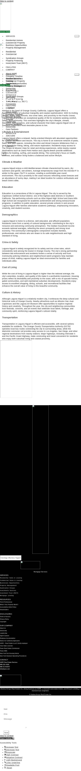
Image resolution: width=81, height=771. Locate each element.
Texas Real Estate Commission (10, 648)
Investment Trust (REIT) (16, 63)
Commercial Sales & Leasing (11, 580)
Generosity (3, 630)
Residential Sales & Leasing (11, 578)
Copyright (3, 621)
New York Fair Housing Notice (9, 653)
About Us (3, 628)
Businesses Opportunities (10, 583)
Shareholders (4, 609)
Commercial (11, 54)
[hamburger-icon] (76, 36)
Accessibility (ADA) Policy (8, 607)
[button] (7, 738)
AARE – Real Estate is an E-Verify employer (14, 643)
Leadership (3, 633)
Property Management (8, 585)
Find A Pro (11, 106)
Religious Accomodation (7, 638)
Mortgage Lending (7, 595)
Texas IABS (3, 651)
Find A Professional (6, 602)
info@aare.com (5, 669)
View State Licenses (6, 646)
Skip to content (7, 1)
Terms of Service (5, 616)
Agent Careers (4, 635)
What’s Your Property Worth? (9, 604)
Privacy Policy (4, 619)
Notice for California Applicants (10, 640)
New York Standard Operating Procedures (13, 656)
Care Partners (12, 129)
